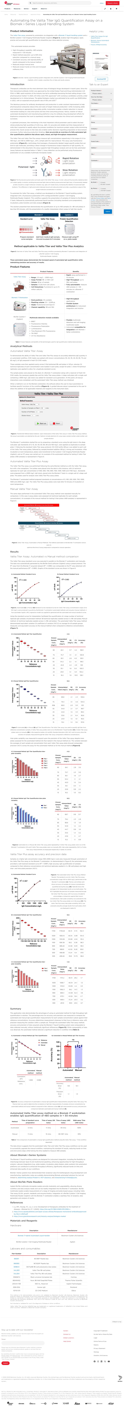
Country (94, 135)
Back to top (117, 1321)
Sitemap (96, 1352)
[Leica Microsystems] (77, 1404)
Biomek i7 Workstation (20, 297)
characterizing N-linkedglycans (66, 1177)
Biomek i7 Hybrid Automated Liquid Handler (34, 1236)
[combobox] (59, 3)
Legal (95, 1338)
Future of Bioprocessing (99, 44)
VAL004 (17, 1274)
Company (94, 129)
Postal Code (95, 141)
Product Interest (96, 90)
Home (6, 14)
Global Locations (68, 1338)
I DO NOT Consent (105, 184)
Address (94, 148)
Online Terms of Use (100, 1341)
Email (93, 116)
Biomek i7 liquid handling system (71, 35)
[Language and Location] (116, 8)
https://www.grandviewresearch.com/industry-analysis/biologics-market (40, 1216)
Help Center (67, 1341)
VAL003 (17, 1270)
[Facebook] (94, 1362)
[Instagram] (98, 1362)
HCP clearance (45, 1177)
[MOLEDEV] (88, 1404)
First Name (95, 103)
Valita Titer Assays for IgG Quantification (99, 37)
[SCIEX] (111, 1404)
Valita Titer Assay (20, 277)
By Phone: (94, 188)
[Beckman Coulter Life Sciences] (12, 3)
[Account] (111, 8)
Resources (13, 14)
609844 (16, 1267)
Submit (108, 211)
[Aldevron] (32, 1403)
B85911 (16, 1259)
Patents (96, 1345)
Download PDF (101, 79)
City (92, 154)
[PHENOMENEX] (99, 1404)
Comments (94, 160)
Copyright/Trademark (100, 1330)
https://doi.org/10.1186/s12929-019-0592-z (55, 1209)
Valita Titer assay (19, 35)
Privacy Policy (100, 198)
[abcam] (21, 1403)
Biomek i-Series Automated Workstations (100, 41)
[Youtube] (109, 1362)
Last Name (94, 110)
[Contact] (105, 8)
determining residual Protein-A (29, 1177)
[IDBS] (55, 1403)
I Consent (102, 182)
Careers (65, 1330)
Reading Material (23, 14)
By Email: (94, 182)
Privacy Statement (99, 1348)
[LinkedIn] (101, 1362)
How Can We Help (97, 97)
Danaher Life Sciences (101, 1355)
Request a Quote (113, 3)
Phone (93, 122)
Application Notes (35, 14)
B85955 (16, 1263)
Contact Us (66, 1334)
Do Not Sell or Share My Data (103, 1334)
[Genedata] (44, 1403)
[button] (30, 3)
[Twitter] (105, 1362)
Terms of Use (16, 1355)
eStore (101, 3)
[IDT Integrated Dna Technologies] (66, 1403)
